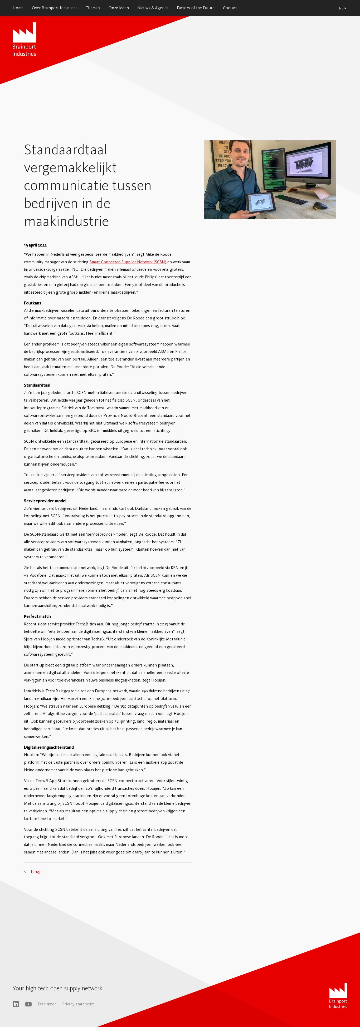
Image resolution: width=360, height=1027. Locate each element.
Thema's (93, 7)
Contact (230, 7)
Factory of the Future (196, 7)
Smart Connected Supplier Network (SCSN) (128, 261)
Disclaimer (47, 1003)
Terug (35, 871)
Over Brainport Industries (54, 7)
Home (18, 7)
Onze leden (119, 7)
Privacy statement (78, 1003)
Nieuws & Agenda (152, 7)
